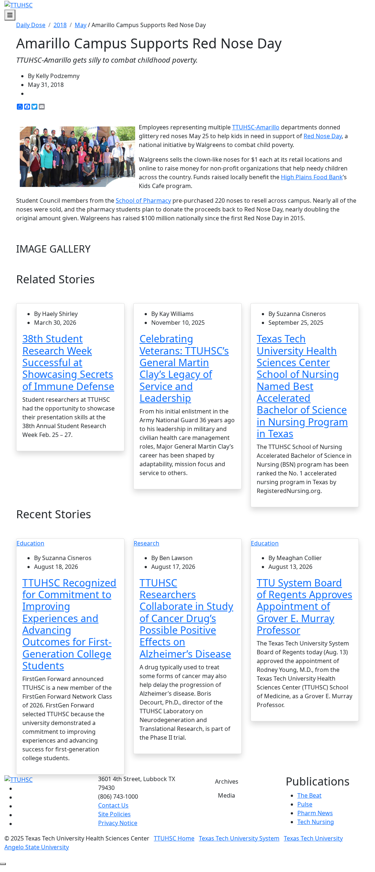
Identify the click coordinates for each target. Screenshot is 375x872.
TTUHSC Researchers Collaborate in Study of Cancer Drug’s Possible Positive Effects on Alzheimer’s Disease (186, 618)
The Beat (309, 795)
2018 (60, 25)
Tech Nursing (315, 822)
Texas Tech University (313, 838)
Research (146, 543)
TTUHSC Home (174, 838)
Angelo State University (36, 847)
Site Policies (114, 814)
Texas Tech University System (239, 838)
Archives (226, 781)
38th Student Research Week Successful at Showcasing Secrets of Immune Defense (68, 362)
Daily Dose (30, 25)
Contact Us (113, 805)
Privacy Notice (117, 823)
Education (30, 543)
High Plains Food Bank (312, 177)
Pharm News (315, 813)
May (80, 25)
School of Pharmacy (143, 200)
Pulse (304, 804)
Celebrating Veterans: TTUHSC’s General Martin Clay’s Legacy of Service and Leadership (184, 368)
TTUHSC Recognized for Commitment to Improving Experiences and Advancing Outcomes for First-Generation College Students (69, 624)
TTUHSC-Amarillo (255, 127)
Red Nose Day (323, 136)
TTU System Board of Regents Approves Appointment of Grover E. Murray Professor (304, 606)
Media (226, 795)
